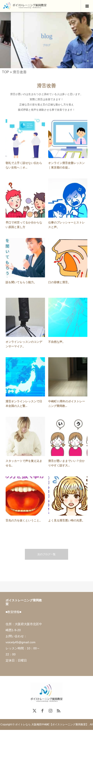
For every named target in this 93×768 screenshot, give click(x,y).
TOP (5, 72)
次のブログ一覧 (46, 554)
